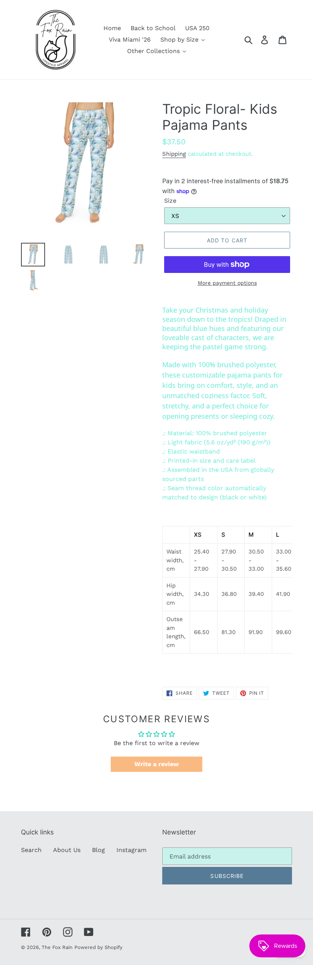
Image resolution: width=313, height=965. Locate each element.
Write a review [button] (156, 764)
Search (31, 850)
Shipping (174, 153)
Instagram (131, 850)
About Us (67, 850)
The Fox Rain (57, 947)
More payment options (227, 283)
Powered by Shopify (98, 947)
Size (170, 200)
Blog (98, 850)
